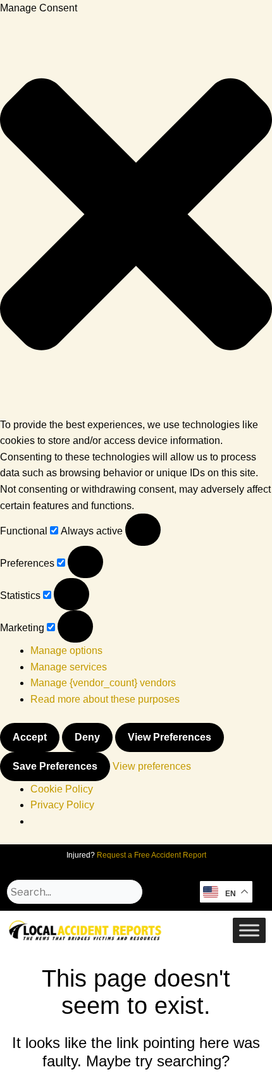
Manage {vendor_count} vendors (103, 682)
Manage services (68, 667)
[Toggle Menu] (249, 931)
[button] (136, 216)
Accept (30, 737)
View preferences (169, 737)
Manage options (66, 650)
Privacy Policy (62, 804)
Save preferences (55, 766)
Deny (87, 737)
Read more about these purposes (105, 699)
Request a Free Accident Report (151, 855)
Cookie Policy (61, 789)
